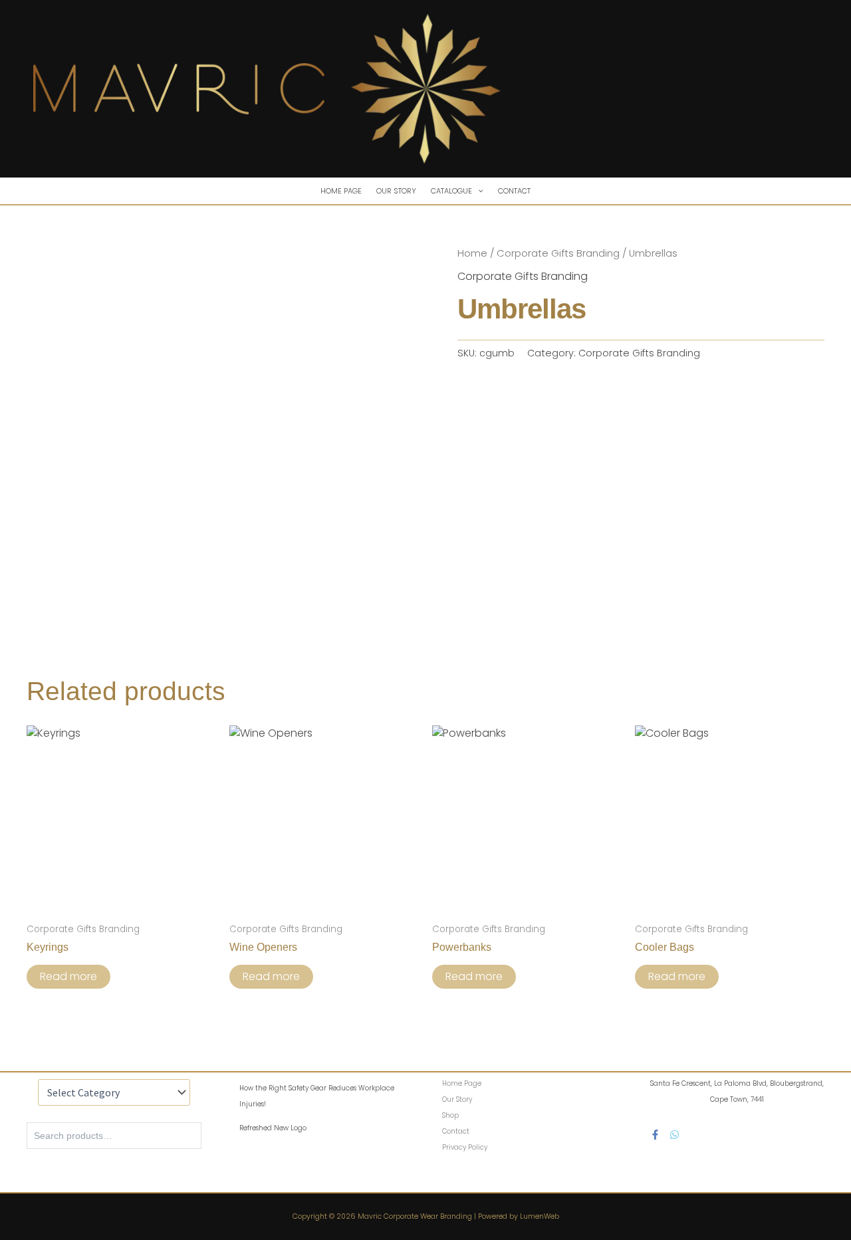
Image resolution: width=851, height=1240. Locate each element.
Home (472, 253)
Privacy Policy (464, 1147)
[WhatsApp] (674, 1135)
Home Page (341, 191)
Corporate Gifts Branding (558, 253)
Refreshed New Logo (272, 1128)
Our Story (396, 191)
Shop (450, 1115)
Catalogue (451, 191)
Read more (68, 976)
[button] (477, 191)
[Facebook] (655, 1135)
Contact (514, 191)
